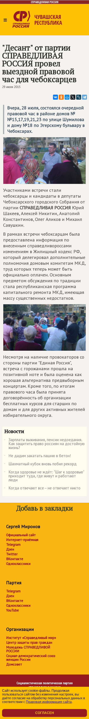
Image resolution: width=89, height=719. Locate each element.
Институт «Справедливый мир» (31, 638)
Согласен (44, 713)
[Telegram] (84, 97)
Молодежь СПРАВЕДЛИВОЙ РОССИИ (28, 649)
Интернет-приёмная (22, 540)
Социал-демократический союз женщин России (30, 657)
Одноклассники (18, 564)
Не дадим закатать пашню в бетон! (37, 456)
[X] (72, 97)
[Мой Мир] (67, 97)
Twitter (12, 554)
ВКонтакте (14, 559)
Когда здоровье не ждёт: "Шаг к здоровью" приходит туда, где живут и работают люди (44, 476)
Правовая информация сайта (49, 702)
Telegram (13, 544)
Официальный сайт (21, 535)
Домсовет (14, 664)
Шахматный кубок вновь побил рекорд (40, 464)
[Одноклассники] (61, 97)
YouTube (12, 610)
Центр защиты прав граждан (29, 642)
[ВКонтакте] (55, 97)
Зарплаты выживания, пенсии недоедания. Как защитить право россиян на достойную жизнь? (44, 444)
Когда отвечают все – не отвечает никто (42, 488)
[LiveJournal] (78, 97)
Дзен (10, 549)
